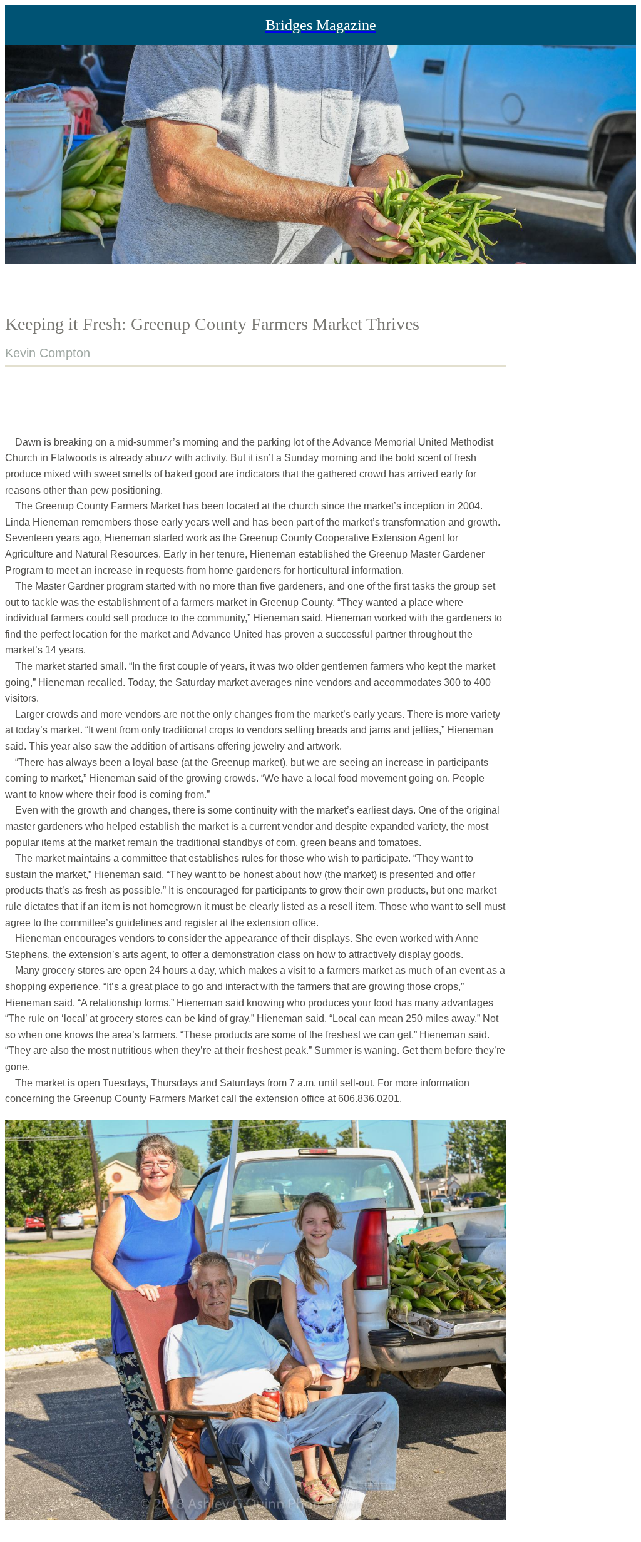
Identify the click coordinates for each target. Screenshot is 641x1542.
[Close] (25, 25)
